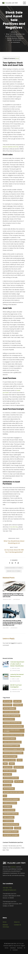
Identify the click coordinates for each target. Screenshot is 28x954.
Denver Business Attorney (15, 38)
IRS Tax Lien (7, 785)
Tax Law (17, 828)
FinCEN (12, 763)
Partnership (7, 806)
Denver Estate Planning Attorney (13, 749)
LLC (5, 795)
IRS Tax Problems (9, 788)
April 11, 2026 (15, 679)
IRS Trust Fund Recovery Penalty (13, 792)
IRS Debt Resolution (9, 770)
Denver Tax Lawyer (9, 760)
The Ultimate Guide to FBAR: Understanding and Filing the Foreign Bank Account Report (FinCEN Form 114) (12, 623)
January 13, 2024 (7, 599)
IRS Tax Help (18, 781)
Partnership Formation (10, 813)
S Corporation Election (11, 824)
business (13, 867)
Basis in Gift (7, 704)
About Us (17, 922)
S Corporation (8, 820)
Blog (7, 34)
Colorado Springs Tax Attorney (13, 735)
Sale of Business (8, 817)
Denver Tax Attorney (14, 40)
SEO (12, 946)
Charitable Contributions (11, 715)
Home (4, 922)
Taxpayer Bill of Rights (10, 831)
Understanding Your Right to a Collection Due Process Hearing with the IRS (13, 595)
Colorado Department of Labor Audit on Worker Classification (17, 664)
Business (19, 948)
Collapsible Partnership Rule (12, 722)
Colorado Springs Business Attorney (12, 730)
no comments (15, 42)
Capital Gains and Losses (11, 712)
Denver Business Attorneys (14, 36)
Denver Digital (20, 946)
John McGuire (16, 599)
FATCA (19, 760)
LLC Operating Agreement (11, 799)
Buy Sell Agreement (9, 708)
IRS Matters (7, 774)
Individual (13, 948)
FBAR (5, 763)
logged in (13, 643)
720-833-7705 (7, 888)
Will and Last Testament (11, 835)
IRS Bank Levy (7, 767)
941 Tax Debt (7, 701)
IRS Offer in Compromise (11, 777)
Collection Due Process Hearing (13, 726)
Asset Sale (17, 701)
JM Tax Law (20, 943)
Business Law (18, 704)
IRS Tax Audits (8, 781)
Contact (15, 950)
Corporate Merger (9, 738)
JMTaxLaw (14, 32)
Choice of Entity (9, 719)
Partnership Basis (9, 810)
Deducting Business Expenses (12, 742)
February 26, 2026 (17, 689)
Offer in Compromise (10, 803)
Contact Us (17, 925)
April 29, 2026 (16, 668)
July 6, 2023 (5, 628)
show (17, 58)
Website (5, 946)
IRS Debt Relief (18, 767)
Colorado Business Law (17, 34)
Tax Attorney (8, 828)
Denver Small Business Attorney (13, 752)
